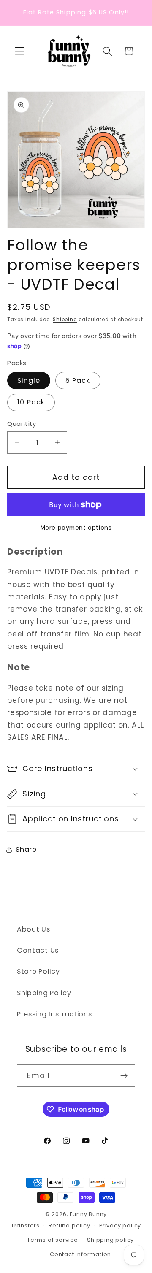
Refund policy (69, 1225)
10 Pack (31, 402)
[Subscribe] (124, 1075)
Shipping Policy (44, 993)
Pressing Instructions (54, 1014)
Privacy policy (120, 1225)
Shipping (65, 319)
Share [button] (26, 849)
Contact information (80, 1254)
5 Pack (77, 380)
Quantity (21, 423)
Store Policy (38, 971)
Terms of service (52, 1239)
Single (28, 380)
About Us (33, 929)
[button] (19, 51)
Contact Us (38, 950)
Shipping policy (110, 1239)
